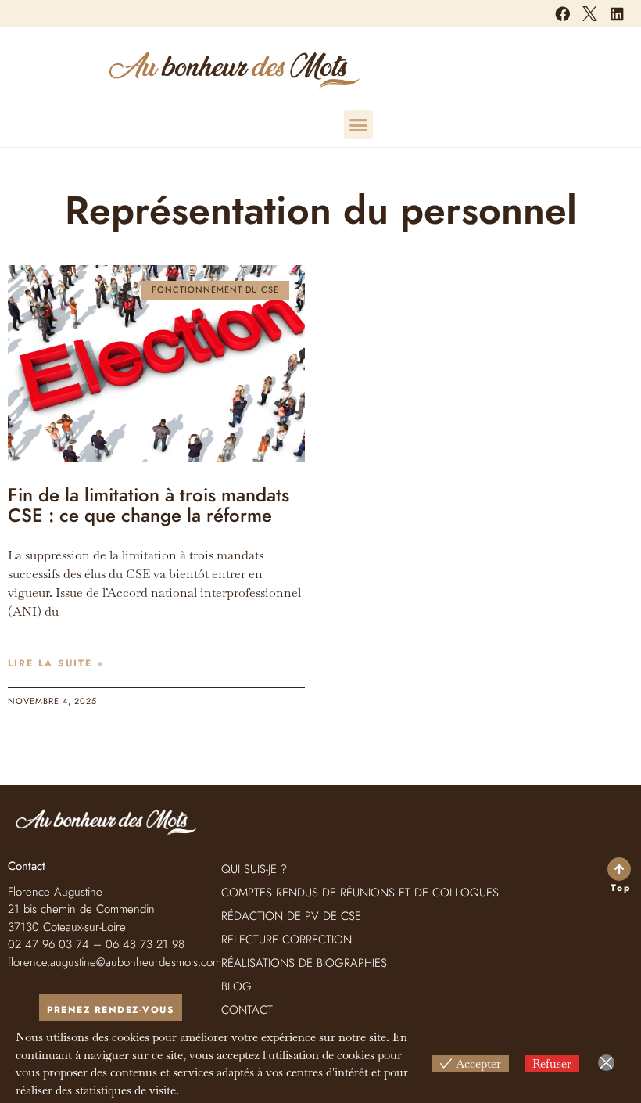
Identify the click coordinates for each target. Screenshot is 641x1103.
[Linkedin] (617, 13)
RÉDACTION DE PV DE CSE (291, 916)
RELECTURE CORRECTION (286, 939)
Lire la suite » (55, 663)
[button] (359, 124)
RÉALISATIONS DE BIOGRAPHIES (304, 963)
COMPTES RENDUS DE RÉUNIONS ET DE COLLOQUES (360, 892)
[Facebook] (562, 13)
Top (621, 888)
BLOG (236, 986)
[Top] (619, 869)
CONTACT (247, 1010)
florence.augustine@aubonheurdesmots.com (114, 962)
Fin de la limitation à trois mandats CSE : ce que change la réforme (148, 505)
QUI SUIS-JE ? (254, 869)
